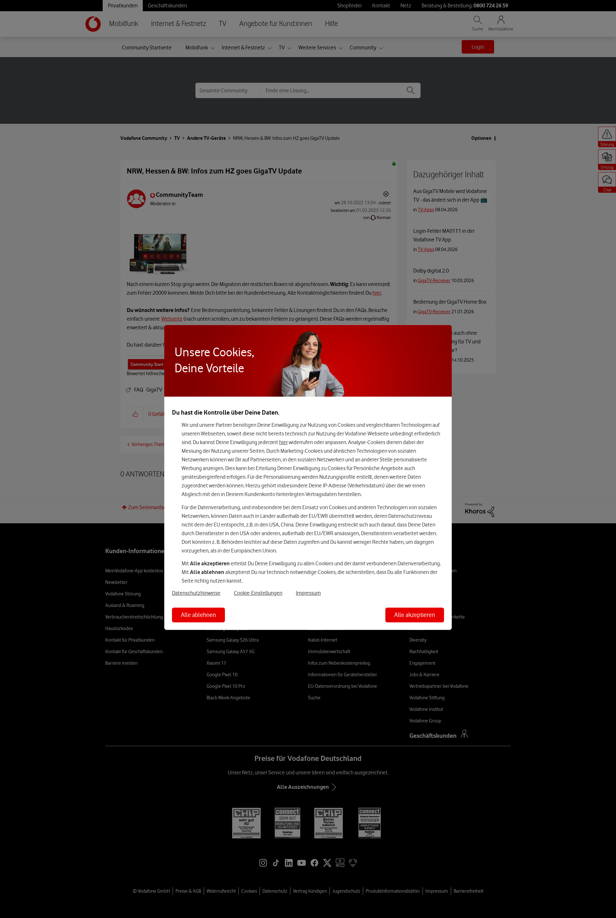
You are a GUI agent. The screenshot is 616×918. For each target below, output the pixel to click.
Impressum (308, 592)
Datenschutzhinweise (196, 592)
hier (283, 442)
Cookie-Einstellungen (258, 592)
